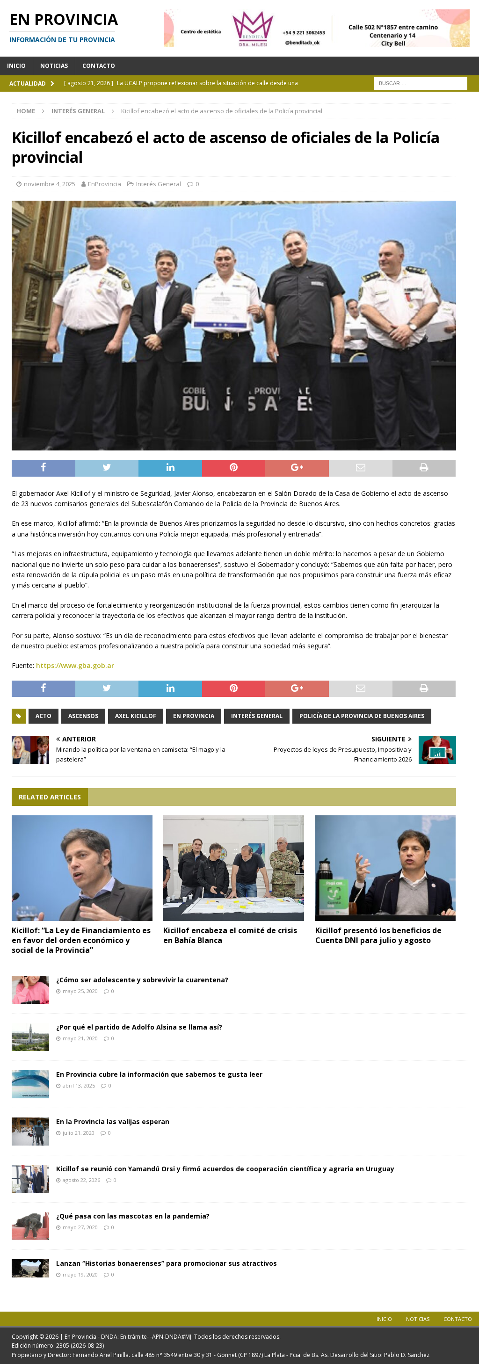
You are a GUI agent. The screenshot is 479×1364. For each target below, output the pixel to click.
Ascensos (83, 716)
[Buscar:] (420, 82)
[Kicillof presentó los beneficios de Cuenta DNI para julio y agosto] (385, 868)
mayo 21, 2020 (80, 1038)
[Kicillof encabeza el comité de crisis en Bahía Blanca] (233, 868)
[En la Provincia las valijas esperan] (30, 1131)
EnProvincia (104, 184)
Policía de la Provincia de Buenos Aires (361, 716)
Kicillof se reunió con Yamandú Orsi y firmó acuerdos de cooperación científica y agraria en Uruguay (225, 1168)
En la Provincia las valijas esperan (112, 1121)
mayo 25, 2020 (80, 990)
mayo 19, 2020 (80, 1274)
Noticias (54, 66)
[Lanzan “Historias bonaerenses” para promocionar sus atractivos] (30, 1268)
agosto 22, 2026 (81, 1179)
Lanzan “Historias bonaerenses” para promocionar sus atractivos (166, 1263)
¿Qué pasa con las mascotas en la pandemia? (133, 1216)
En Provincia (193, 716)
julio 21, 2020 (78, 1132)
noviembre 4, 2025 (49, 184)
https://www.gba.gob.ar (75, 665)
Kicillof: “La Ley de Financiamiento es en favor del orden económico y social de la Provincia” (81, 940)
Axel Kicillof (135, 716)
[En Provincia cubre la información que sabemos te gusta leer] (30, 1084)
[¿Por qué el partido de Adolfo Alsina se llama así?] (30, 1037)
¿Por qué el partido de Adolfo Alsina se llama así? (139, 1027)
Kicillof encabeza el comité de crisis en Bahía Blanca (230, 935)
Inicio (16, 66)
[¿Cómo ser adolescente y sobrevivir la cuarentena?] (30, 990)
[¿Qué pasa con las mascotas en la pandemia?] (30, 1226)
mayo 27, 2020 (80, 1227)
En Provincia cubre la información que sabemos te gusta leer (159, 1074)
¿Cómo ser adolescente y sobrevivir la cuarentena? (142, 979)
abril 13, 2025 (79, 1085)
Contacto (98, 66)
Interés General (158, 184)
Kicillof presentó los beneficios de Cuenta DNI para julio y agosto (378, 935)
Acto (43, 716)
